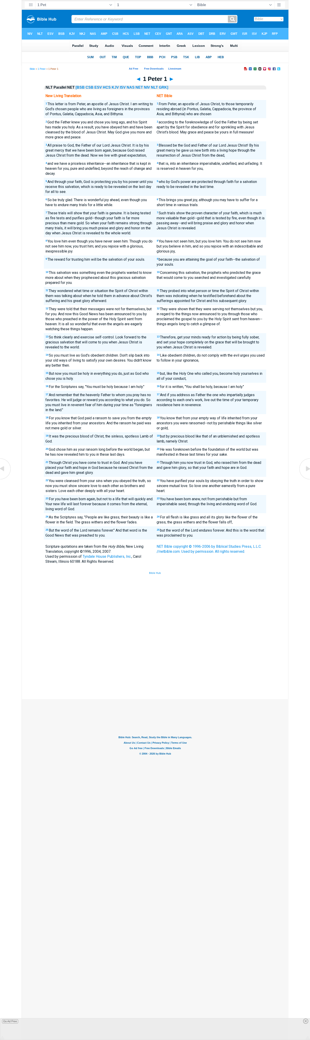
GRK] (163, 87)
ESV (98, 87)
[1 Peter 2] (304, 479)
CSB (89, 87)
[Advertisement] (155, 665)
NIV (147, 87)
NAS (131, 87)
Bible (32, 69)
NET (139, 87)
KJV (115, 87)
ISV (123, 87)
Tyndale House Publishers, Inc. (107, 556)
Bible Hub (155, 573)
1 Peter (42, 69)
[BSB (80, 87)
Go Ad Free (10, 1021)
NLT (154, 87)
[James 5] (5, 479)
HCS (107, 87)
